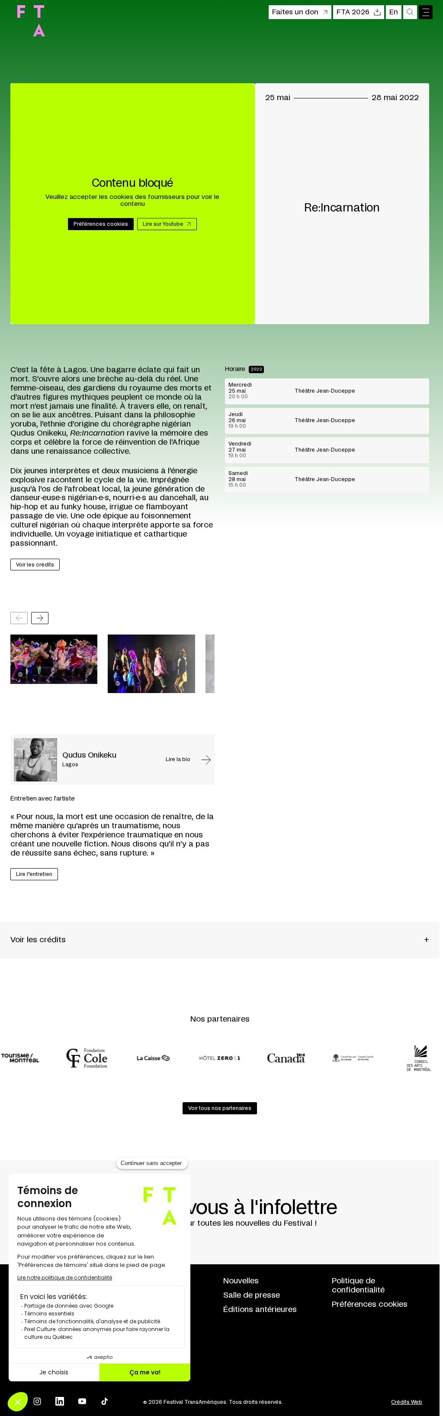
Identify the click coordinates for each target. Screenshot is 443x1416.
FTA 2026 (353, 12)
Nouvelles (241, 1281)
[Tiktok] (104, 1401)
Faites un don (295, 12)
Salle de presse (251, 1295)
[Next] (39, 618)
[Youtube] (82, 1401)
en (393, 12)
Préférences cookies (370, 1305)
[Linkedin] (59, 1401)
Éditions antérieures (260, 1310)
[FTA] (31, 20)
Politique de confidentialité (358, 1285)
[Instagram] (37, 1401)
